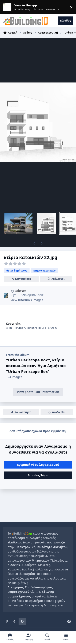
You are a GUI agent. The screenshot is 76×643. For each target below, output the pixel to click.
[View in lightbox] (38, 122)
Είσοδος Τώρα (38, 475)
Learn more (8, 7)
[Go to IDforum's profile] (6, 295)
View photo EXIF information (38, 392)
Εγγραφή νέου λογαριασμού (38, 465)
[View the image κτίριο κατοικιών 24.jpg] (46, 223)
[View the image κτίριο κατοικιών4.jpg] (18, 223)
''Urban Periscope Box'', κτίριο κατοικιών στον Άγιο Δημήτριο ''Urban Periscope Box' (36, 365)
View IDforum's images (27, 300)
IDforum (21, 291)
